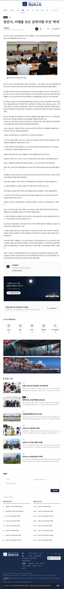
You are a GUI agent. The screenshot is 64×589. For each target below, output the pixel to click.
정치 (18, 10)
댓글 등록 (54, 490)
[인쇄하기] (40, 28)
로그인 (41, 553)
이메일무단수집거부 (26, 560)
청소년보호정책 (25, 558)
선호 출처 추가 (57, 28)
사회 (33, 10)
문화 (37, 10)
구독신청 (24, 565)
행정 (23, 10)
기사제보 (37, 563)
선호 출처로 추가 (53, 308)
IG (55, 553)
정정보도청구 (31, 563)
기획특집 (5, 10)
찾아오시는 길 (35, 553)
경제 (28, 10)
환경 (42, 10)
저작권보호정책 (33, 558)
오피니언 (12, 10)
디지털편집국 (6, 28)
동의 (58, 585)
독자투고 (40, 565)
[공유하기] (36, 28)
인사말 (29, 553)
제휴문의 (29, 565)
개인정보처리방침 (37, 556)
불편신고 (24, 568)
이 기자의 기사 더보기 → (17, 270)
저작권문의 (34, 565)
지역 (47, 10)
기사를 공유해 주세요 (14, 293)
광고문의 (42, 563)
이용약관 (30, 556)
